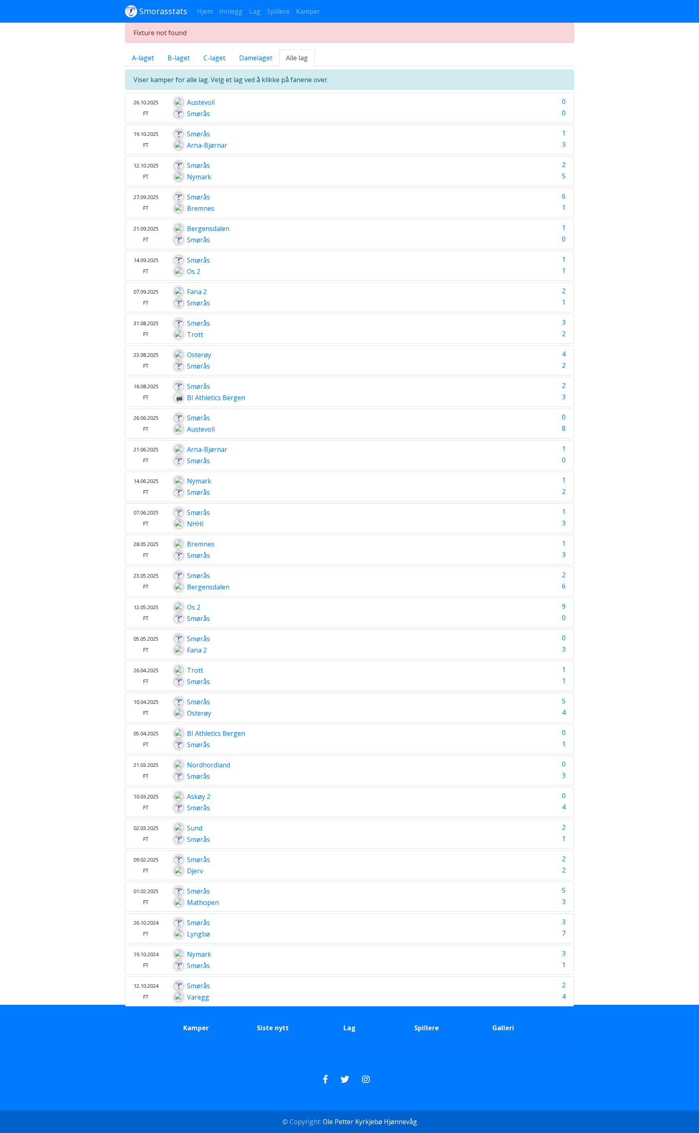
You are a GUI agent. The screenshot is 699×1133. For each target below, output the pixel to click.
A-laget (143, 57)
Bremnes (200, 208)
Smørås (198, 113)
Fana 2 (197, 291)
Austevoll (201, 102)
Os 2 (193, 271)
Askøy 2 (198, 796)
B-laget (178, 57)
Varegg (198, 997)
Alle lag (297, 57)
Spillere (278, 11)
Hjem (205, 11)
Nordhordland (208, 764)
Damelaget (255, 57)
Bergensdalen (208, 228)
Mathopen (203, 902)
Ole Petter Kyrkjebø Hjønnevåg (369, 1121)
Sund (194, 828)
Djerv (195, 870)
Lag (255, 11)
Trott (195, 334)
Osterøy (199, 354)
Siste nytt (273, 1027)
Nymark (199, 176)
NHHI (195, 523)
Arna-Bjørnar (207, 145)
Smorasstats (162, 11)
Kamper (308, 11)
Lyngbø (198, 934)
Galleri (503, 1027)
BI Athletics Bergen (216, 397)
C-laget (214, 57)
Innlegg (231, 11)
